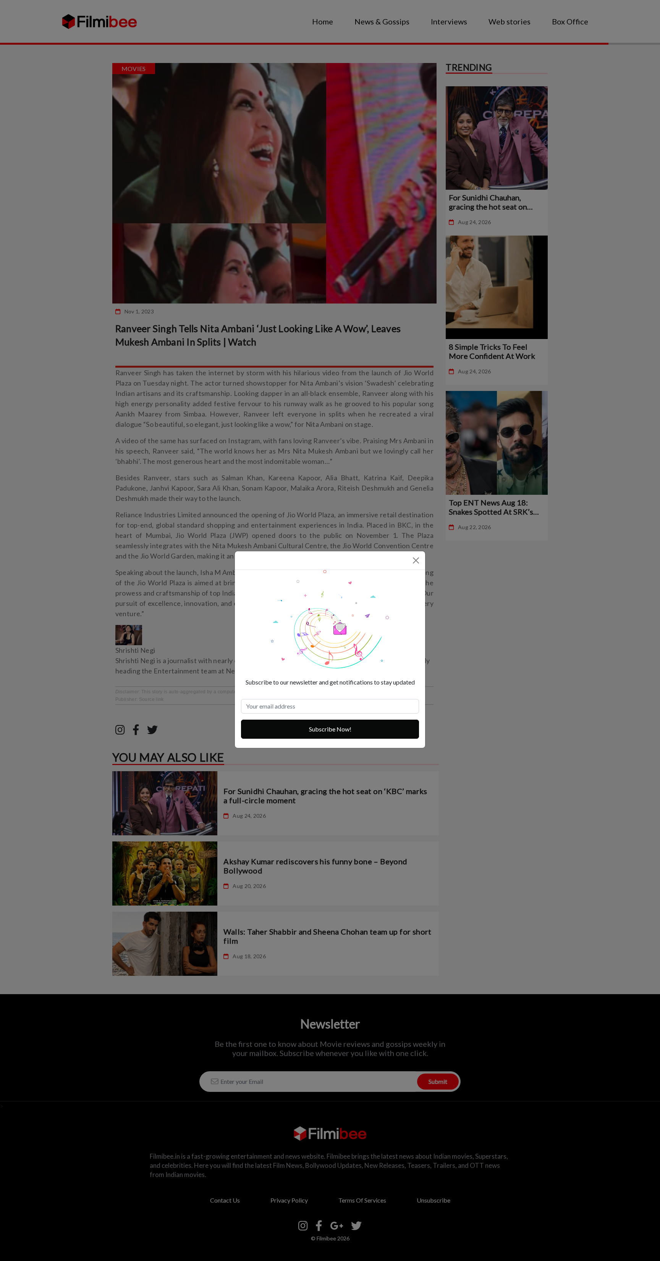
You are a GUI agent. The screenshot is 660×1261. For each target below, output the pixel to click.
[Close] (416, 560)
